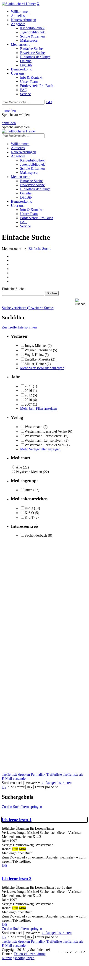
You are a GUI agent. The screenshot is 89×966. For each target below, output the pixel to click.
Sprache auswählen (16, 115)
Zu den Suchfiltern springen (22, 807)
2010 (28, 400)
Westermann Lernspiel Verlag (46, 431)
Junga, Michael (36, 345)
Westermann (33, 427)
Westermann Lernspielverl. (44, 436)
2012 (28, 395)
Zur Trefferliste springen (19, 327)
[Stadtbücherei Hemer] (19, 4)
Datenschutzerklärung (30, 954)
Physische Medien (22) (32, 472)
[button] (81, 302)
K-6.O (29, 513)
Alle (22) (22, 467)
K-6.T (29, 517)
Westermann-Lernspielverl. (44, 440)
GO (49, 102)
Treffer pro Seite (46, 787)
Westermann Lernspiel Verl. (45, 445)
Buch (28, 490)
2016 (28, 391)
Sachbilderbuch (36, 535)
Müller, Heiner (35, 364)
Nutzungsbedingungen (18, 958)
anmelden (9, 111)
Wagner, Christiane (38, 350)
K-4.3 (29, 508)
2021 (28, 386)
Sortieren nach (12, 783)
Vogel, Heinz (34, 355)
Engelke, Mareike (37, 359)
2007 (28, 404)
